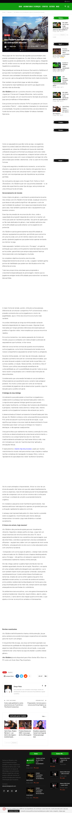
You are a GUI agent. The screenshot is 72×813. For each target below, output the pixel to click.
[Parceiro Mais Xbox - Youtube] (25, 666)
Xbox (20, 6)
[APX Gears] (61, 150)
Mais (57, 6)
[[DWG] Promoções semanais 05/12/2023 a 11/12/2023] (30, 791)
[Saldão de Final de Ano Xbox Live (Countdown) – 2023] (30, 761)
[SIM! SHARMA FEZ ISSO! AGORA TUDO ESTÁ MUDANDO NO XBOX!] (57, 79)
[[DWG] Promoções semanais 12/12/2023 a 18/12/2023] (30, 776)
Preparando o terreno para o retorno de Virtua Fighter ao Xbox (36, 705)
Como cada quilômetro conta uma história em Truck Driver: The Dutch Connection (13, 705)
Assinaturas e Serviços (32, 6)
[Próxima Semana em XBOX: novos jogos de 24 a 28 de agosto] (25, 724)
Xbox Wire (10, 672)
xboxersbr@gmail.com (9, 786)
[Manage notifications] (4, 808)
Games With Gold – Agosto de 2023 (65, 760)
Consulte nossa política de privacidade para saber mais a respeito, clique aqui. (43, 811)
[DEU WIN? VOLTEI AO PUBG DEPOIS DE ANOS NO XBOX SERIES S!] (57, 25)
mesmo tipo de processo (23, 449)
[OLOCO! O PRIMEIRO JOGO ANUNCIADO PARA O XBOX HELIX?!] (57, 65)
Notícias (7, 35)
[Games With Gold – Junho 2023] (54, 786)
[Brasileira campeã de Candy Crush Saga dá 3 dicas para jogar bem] (39, 724)
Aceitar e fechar (13, 811)
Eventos (45, 6)
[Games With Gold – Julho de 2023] (54, 774)
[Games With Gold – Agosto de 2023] (54, 761)
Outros (52, 6)
